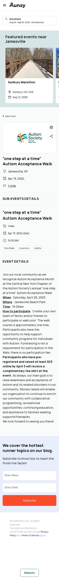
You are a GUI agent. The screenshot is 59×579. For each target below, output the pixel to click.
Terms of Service (30, 535)
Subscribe (29, 500)
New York (10, 116)
